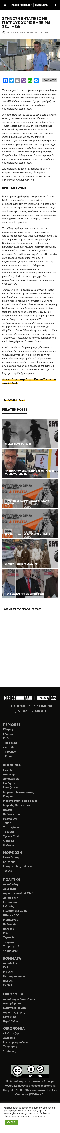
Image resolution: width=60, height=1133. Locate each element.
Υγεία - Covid (11, 836)
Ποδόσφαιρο (11, 814)
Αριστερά (9, 889)
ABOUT (40, 711)
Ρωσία (7, 933)
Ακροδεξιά (10, 963)
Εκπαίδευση (11, 857)
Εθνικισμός (10, 902)
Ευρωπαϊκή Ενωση (15, 911)
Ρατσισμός (10, 818)
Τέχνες (7, 870)
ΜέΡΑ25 (8, 972)
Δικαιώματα (11, 778)
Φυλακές (9, 845)
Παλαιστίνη (10, 924)
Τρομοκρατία (12, 946)
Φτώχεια (8, 841)
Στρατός (9, 937)
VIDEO (23, 711)
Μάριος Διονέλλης (16, 32)
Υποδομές (9, 1051)
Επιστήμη (9, 861)
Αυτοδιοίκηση (12, 884)
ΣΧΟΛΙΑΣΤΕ (50, 80)
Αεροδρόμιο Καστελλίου (19, 999)
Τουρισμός (10, 1046)
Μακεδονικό (11, 920)
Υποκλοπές (10, 951)
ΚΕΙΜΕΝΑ (44, 706)
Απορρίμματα (12, 1003)
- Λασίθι (8, 747)
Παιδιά (7, 809)
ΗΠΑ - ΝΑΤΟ (11, 915)
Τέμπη (7, 823)
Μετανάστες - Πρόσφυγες (20, 801)
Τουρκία (8, 942)
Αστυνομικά (11, 774)
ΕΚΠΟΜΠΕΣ (20, 706)
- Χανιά (8, 756)
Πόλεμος (8, 928)
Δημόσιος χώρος (14, 1012)
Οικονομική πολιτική (16, 1042)
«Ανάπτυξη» (11, 1033)
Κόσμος (8, 729)
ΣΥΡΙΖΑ (8, 985)
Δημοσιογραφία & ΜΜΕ (18, 893)
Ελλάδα (8, 734)
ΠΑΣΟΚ (8, 981)
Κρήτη (7, 738)
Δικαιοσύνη (10, 897)
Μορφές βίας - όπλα (16, 805)
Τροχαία (8, 832)
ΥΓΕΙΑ (22, 400)
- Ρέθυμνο (9, 751)
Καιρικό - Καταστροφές (18, 792)
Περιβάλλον (10, 1021)
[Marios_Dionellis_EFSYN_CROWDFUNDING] (30, 463)
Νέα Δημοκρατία (14, 976)
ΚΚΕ (5, 967)
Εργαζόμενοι (11, 787)
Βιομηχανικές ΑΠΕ (14, 1008)
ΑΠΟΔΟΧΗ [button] (11, 1122)
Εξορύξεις (9, 1016)
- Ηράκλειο (10, 743)
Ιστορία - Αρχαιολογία (17, 866)
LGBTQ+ (8, 770)
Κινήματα (9, 796)
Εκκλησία (9, 783)
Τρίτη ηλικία (11, 827)
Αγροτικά (9, 1038)
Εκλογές (8, 906)
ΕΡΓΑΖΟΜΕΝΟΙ (11, 400)
